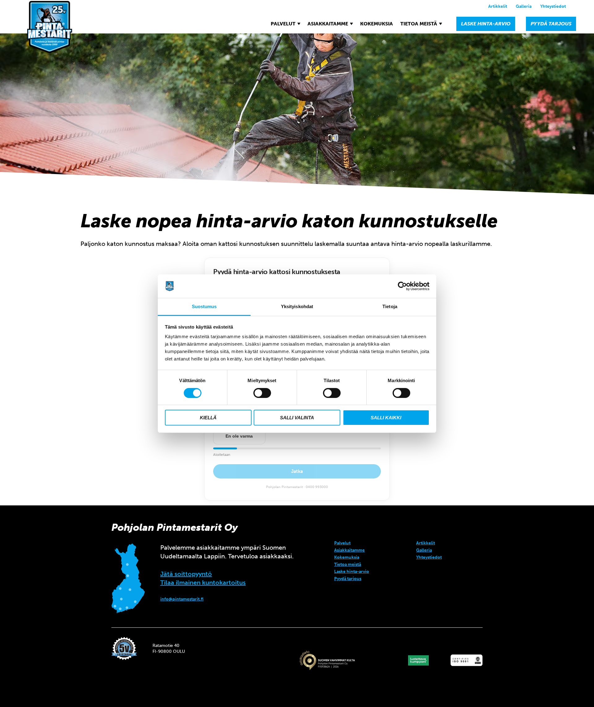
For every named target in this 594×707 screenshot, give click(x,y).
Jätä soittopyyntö (186, 574)
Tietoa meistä (418, 24)
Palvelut (283, 24)
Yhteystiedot (553, 6)
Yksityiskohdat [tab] (297, 306)
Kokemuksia (376, 24)
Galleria (524, 6)
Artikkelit (497, 6)
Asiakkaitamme (328, 24)
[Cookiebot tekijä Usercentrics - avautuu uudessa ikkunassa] (402, 286)
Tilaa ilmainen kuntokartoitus (203, 582)
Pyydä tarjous (551, 24)
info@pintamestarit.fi (182, 599)
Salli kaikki (386, 417)
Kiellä (208, 417)
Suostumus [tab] (204, 306)
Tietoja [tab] (389, 306)
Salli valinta (297, 417)
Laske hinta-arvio (485, 24)
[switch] (262, 393)
